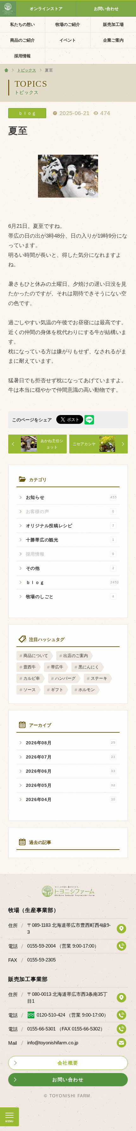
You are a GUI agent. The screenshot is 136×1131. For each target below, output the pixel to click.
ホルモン (86, 689)
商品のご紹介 (22, 40)
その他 (70, 568)
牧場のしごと (70, 596)
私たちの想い (22, 24)
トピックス (27, 92)
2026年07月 (70, 756)
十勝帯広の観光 (70, 539)
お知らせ (71, 497)
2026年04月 (70, 799)
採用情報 (22, 56)
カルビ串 (31, 678)
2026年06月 (70, 771)
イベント (67, 40)
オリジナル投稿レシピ (70, 525)
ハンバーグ (65, 678)
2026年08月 (70, 742)
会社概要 (68, 1062)
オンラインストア (46, 8)
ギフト (57, 689)
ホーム (6, 70)
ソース (29, 689)
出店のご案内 (75, 655)
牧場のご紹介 (67, 24)
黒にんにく (88, 667)
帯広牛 (57, 667)
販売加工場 (113, 24)
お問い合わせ (106, 8)
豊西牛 (29, 667)
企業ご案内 (113, 40)
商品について (35, 655)
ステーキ (99, 678)
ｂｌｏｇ (72, 582)
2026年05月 (70, 785)
